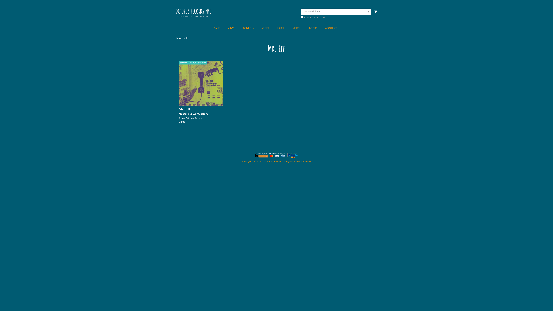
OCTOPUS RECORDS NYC (194, 11)
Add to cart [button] (202, 103)
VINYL (231, 28)
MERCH (297, 28)
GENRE (247, 28)
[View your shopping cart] (376, 11)
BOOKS (313, 28)
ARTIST (265, 28)
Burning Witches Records (190, 118)
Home (178, 38)
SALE (217, 28)
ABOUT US (331, 28)
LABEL (281, 28)
